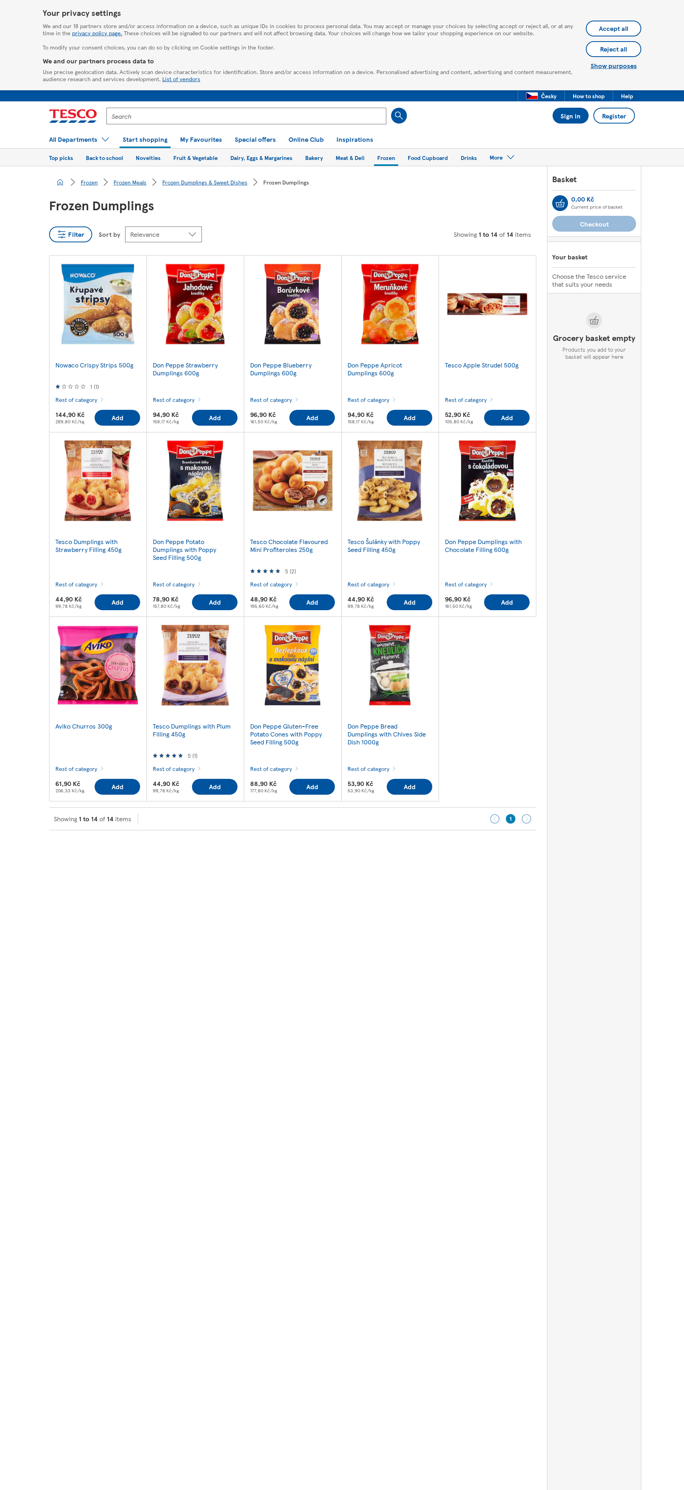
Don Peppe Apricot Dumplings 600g (375, 368)
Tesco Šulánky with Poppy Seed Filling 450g (384, 545)
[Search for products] (399, 116)
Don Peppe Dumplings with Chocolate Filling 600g (483, 545)
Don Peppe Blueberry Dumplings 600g (281, 368)
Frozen (89, 182)
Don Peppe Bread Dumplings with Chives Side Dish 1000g (387, 733)
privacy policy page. (97, 33)
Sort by (109, 234)
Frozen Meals (130, 182)
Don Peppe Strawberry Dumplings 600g (185, 368)
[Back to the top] (346, 850)
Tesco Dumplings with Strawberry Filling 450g (88, 545)
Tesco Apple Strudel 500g (482, 364)
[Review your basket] (560, 203)
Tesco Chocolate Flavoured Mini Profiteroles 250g (289, 545)
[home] (60, 182)
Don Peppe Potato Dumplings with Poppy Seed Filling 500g (184, 549)
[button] (541, 95)
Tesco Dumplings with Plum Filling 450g (192, 729)
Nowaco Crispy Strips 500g (94, 364)
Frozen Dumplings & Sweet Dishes (204, 182)
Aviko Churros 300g (83, 726)
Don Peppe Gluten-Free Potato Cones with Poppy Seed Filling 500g (286, 733)
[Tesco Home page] (73, 116)
